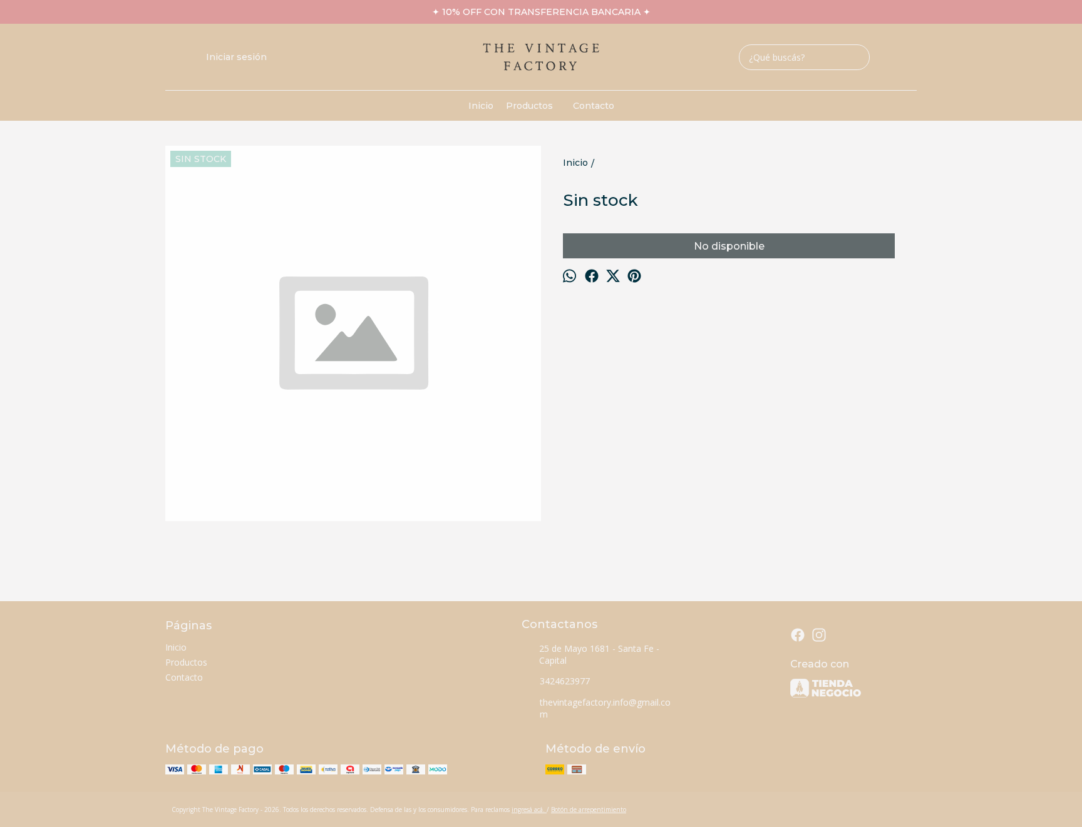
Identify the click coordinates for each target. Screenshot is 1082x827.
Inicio (480, 105)
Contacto (593, 105)
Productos (529, 105)
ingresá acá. (529, 809)
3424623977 (565, 681)
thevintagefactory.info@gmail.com (605, 708)
